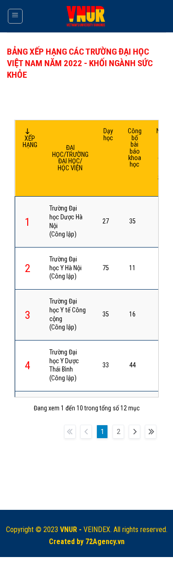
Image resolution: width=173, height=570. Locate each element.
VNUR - (72, 529)
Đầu (70, 432)
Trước (86, 432)
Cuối (150, 432)
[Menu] (15, 16)
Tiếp (134, 432)
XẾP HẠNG (30, 142)
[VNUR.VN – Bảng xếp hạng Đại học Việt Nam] (86, 16)
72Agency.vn (105, 541)
